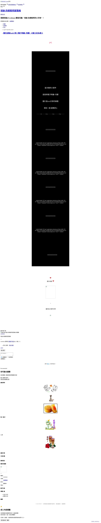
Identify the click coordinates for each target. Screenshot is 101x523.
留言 (13, 341)
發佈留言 (3, 358)
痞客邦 (10, 341)
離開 (8, 520)
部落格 (5, 25)
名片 (4, 27)
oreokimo (3, 333)
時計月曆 (11, 345)
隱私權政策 (58, 503)
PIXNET (40, 503)
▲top (2, 347)
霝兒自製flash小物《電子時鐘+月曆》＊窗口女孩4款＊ (23, 33)
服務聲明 (63, 503)
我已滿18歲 (3, 520)
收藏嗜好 (12, 21)
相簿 (4, 24)
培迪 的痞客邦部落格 (11, 10)
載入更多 (3, 350)
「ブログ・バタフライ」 (95, 521)
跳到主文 (3, 14)
